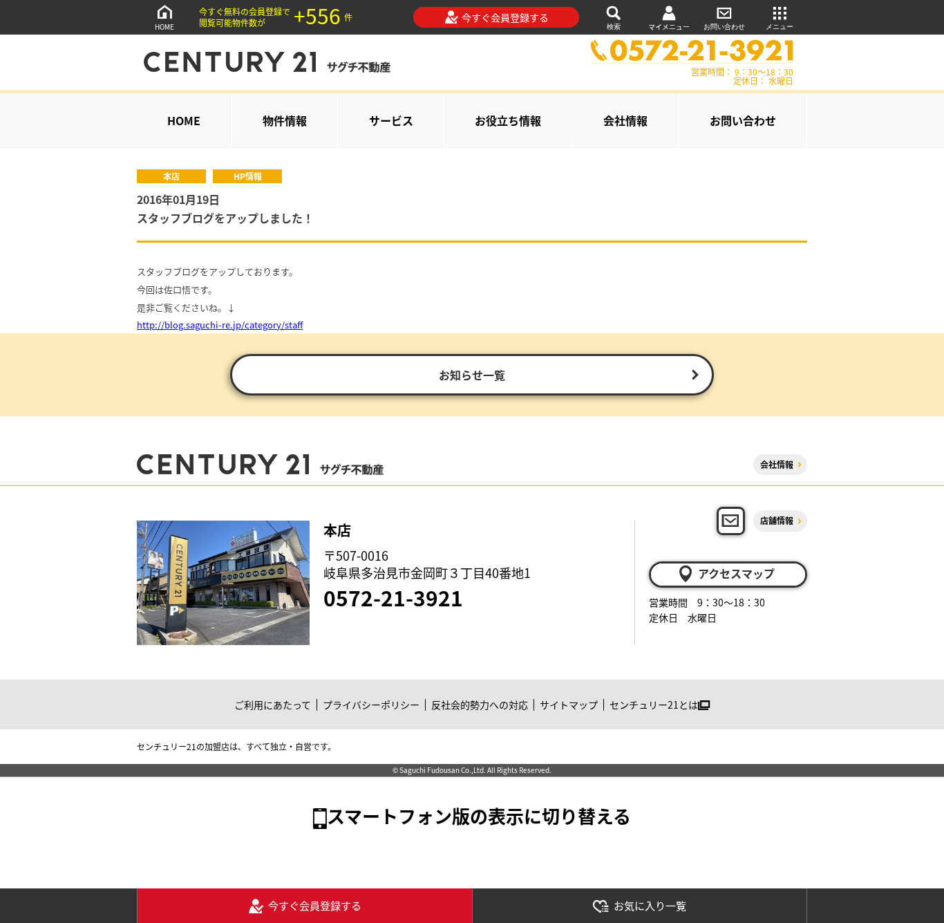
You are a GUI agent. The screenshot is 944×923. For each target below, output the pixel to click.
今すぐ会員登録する (505, 17)
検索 (614, 26)
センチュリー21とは (654, 704)
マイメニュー (669, 26)
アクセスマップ (736, 573)
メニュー (779, 26)
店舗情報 (776, 520)
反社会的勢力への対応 (479, 704)
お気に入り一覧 (650, 905)
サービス (391, 120)
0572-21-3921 (393, 597)
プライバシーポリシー (371, 704)
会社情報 (625, 120)
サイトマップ (569, 704)
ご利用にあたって (272, 704)
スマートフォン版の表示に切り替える (479, 815)
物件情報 (285, 120)
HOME (164, 26)
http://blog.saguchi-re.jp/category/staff (220, 324)
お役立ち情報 (508, 120)
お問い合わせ (724, 26)
